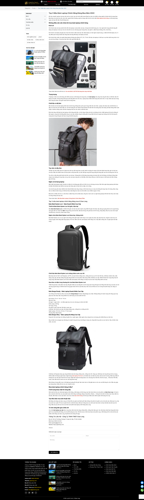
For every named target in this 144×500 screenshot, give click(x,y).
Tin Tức (86, 4)
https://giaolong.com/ (58, 424)
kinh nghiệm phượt (31, 36)
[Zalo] (142, 486)
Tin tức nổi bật (30, 47)
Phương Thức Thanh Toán (96, 467)
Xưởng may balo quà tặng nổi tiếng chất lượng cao (39, 73)
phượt (40, 36)
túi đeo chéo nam (40, 39)
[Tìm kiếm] (101, 1)
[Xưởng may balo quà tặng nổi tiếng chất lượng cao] (30, 72)
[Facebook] (26, 493)
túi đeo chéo (30, 39)
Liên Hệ (98, 4)
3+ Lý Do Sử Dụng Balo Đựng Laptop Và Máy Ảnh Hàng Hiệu (40, 52)
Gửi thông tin (54, 452)
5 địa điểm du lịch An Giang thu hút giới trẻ (63, 482)
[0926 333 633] (142, 490)
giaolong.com (33, 480)
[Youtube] (32, 493)
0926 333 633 (51, 1)
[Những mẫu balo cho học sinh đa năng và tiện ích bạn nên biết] (30, 62)
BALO (46, 4)
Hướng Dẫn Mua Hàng (95, 465)
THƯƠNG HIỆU (72, 4)
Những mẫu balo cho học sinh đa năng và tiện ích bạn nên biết (39, 63)
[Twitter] (29, 493)
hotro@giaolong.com (33, 489)
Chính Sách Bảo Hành (111, 465)
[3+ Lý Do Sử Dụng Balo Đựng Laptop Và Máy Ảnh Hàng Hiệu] (30, 52)
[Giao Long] (32, 3)
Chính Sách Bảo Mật (111, 471)
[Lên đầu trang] (142, 493)
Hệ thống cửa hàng (67, 1)
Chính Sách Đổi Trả (110, 469)
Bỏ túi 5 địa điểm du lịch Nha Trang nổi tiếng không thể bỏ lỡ (40, 58)
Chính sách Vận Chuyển (111, 467)
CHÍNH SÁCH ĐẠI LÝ (111, 473)
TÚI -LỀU (58, 4)
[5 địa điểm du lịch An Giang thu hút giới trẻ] (30, 67)
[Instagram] (36, 493)
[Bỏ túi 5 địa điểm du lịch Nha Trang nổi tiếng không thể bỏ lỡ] (30, 57)
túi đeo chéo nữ (31, 42)
